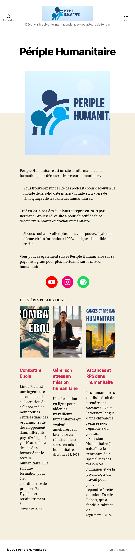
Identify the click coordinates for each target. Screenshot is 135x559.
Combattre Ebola (30, 373)
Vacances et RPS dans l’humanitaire (99, 376)
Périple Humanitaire (32, 549)
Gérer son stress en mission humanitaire (65, 379)
